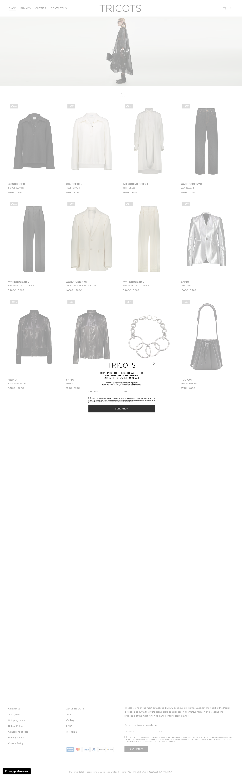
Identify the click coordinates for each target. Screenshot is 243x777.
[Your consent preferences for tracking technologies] (17, 771)
